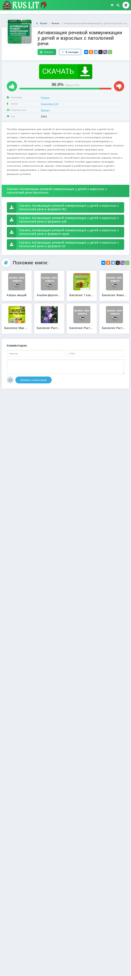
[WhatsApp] (110, 52)
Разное (45, 97)
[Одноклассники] (91, 52)
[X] (100, 52)
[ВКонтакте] (86, 52)
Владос (45, 110)
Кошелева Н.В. (50, 103)
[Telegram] (96, 52)
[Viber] (105, 52)
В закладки (72, 52)
